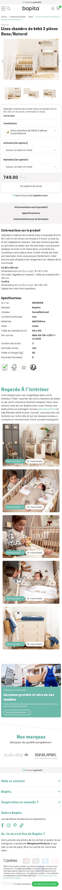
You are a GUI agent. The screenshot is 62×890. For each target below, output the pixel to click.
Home (4, 17)
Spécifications (31, 213)
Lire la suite (9, 115)
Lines (30, 17)
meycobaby (36, 461)
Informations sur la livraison (31, 219)
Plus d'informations (15, 712)
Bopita (5, 24)
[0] (58, 8)
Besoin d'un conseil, (31, 195)
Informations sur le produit (31, 207)
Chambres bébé (18, 17)
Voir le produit (13, 461)
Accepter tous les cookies (45, 884)
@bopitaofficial (47, 409)
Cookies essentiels (22, 884)
